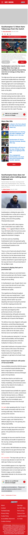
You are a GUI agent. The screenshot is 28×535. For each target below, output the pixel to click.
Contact (3, 508)
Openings (20, 505)
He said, (3, 407)
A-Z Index (20, 518)
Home (2, 495)
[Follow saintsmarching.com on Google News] (24, 114)
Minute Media (8, 525)
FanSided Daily (5, 510)
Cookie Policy (5, 516)
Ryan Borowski (7, 31)
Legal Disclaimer (22, 516)
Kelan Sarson (6, 189)
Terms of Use (21, 513)
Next (22, 62)
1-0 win (8, 229)
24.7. (2, 454)
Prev (5, 62)
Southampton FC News (11, 495)
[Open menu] (2, 2)
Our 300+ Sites (21, 508)
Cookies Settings (6, 521)
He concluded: (5, 457)
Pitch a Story (20, 510)
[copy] (10, 34)
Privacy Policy (5, 513)
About (3, 505)
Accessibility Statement (8, 518)
